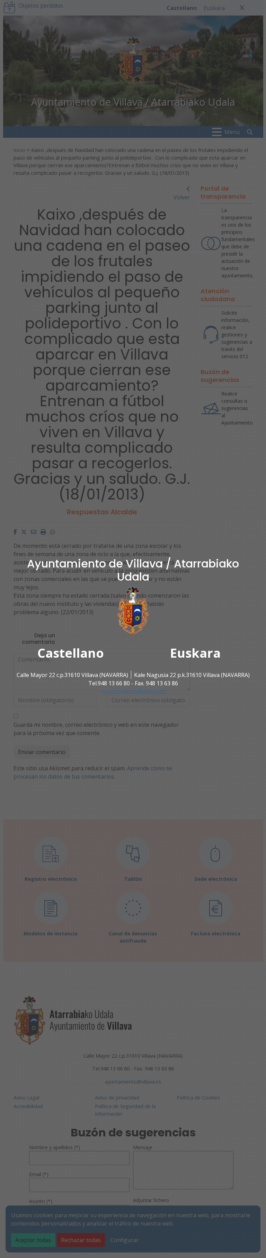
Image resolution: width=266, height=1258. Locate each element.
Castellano (70, 652)
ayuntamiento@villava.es (133, 691)
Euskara (195, 652)
